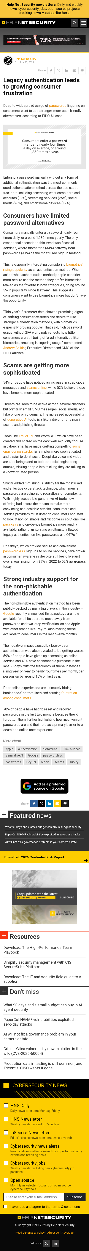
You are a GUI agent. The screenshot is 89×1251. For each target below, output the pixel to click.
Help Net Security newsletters (31, 5)
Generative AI (14, 755)
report (45, 762)
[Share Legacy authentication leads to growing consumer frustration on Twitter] (58, 70)
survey (73, 762)
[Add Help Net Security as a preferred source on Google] (82, 70)
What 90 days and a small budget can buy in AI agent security (43, 827)
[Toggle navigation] (83, 23)
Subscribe (75, 1197)
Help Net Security (25, 58)
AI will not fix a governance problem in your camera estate (41, 842)
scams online (37, 388)
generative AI (17, 420)
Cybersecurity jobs (28, 1163)
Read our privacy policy (30, 1232)
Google (8, 614)
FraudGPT (26, 436)
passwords (57, 106)
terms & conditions (65, 1207)
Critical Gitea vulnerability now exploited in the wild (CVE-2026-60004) (42, 1051)
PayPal (31, 762)
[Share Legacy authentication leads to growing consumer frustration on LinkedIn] (66, 70)
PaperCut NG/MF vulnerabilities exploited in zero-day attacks (42, 834)
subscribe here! (57, 13)
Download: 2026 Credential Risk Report (34, 857)
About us (53, 1232)
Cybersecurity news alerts (34, 1146)
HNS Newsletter (26, 1119)
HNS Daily (20, 1105)
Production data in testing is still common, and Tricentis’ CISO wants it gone (42, 1065)
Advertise (67, 1232)
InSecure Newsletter (30, 1132)
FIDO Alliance (71, 749)
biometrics (50, 749)
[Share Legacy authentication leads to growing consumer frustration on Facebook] (51, 70)
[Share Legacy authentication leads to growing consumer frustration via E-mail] (74, 70)
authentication (28, 749)
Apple (9, 749)
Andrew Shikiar (14, 348)
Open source (22, 1180)
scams (59, 762)
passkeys (10, 524)
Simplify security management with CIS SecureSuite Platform (37, 964)
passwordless (14, 551)
